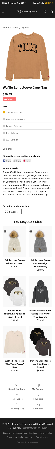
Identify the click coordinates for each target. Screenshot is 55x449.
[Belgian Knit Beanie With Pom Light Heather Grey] (40, 241)
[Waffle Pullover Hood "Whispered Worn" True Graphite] (40, 291)
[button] (27, 12)
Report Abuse (42, 437)
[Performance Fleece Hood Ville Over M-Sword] (40, 342)
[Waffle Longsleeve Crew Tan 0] (27, 56)
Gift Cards (38, 408)
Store (15, 27)
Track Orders (16, 398)
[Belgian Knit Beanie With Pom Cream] (14, 241)
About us (29, 437)
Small (14, 112)
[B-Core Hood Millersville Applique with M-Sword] (14, 291)
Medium (15, 119)
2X (12, 139)
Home (6, 27)
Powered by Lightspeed (27, 442)
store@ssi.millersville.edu (35, 428)
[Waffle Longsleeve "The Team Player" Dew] (14, 342)
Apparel (26, 27)
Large (14, 126)
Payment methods (15, 437)
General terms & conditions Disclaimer (20, 433)
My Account (38, 389)
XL (12, 133)
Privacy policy (46, 433)
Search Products (16, 389)
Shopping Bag (17, 408)
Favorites (38, 398)
